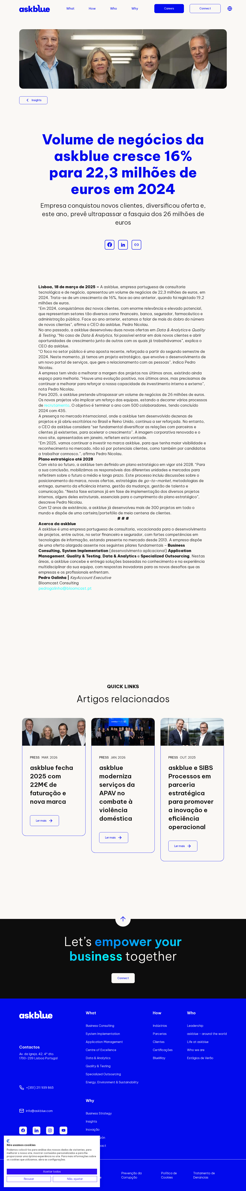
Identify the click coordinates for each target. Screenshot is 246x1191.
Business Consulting (100, 1026)
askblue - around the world (207, 1034)
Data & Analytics (98, 1058)
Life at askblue (198, 1042)
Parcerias (160, 1034)
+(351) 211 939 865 (40, 1087)
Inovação (93, 1129)
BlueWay (159, 1058)
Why (134, 8)
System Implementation (103, 1034)
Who (113, 8)
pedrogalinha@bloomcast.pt (65, 588)
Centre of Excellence (101, 1050)
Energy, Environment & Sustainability (112, 1082)
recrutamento (56, 405)
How (92, 8)
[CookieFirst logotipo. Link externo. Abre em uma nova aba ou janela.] (8, 1141)
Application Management (104, 1042)
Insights (91, 1121)
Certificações (163, 1050)
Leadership (195, 1026)
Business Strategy (99, 1113)
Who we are (195, 1050)
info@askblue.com (39, 1111)
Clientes (159, 1042)
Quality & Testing (98, 1066)
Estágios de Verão (200, 1058)
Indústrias (160, 1026)
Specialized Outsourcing (103, 1074)
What (70, 8)
